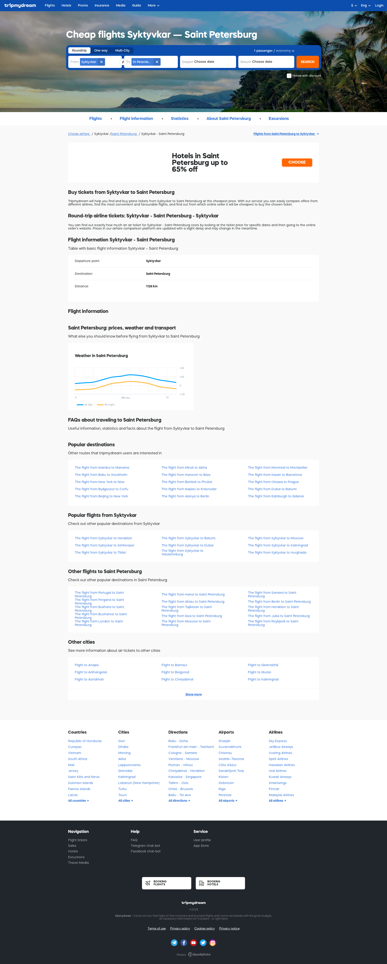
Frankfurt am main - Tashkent (191, 746)
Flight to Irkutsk (259, 672)
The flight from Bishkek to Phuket (186, 481)
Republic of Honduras (85, 741)
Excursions (76, 857)
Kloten (223, 776)
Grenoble (125, 770)
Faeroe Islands (79, 789)
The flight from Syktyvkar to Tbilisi (100, 552)
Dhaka (123, 746)
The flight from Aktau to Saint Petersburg (192, 601)
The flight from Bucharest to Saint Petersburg (101, 616)
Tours (122, 795)
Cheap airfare (79, 133)
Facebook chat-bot (146, 851)
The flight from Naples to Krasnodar (189, 489)
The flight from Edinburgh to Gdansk (276, 496)
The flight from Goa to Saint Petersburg (191, 615)
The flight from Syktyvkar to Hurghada (277, 552)
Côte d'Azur (227, 765)
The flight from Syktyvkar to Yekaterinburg (182, 552)
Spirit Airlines (278, 758)
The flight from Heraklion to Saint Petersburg (273, 608)
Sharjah (224, 741)
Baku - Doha (178, 741)
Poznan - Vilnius (180, 765)
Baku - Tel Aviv (179, 795)
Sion (121, 741)
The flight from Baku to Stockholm (101, 474)
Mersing (124, 752)
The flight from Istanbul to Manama (102, 467)
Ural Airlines (278, 770)
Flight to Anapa (87, 665)
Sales (72, 845)
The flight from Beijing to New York (101, 496)
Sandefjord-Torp (231, 770)
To (128, 61)
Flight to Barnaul (174, 665)
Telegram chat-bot (145, 845)
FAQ (134, 840)
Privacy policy (180, 928)
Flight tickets (77, 840)
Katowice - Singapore (185, 776)
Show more (193, 694)
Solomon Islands (80, 782)
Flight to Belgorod (175, 672)
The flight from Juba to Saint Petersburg (279, 615)
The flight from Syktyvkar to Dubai (187, 545)
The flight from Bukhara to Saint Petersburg (99, 608)
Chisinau (225, 752)
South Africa (77, 758)
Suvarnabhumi (230, 746)
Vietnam (74, 752)
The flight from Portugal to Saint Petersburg (99, 594)
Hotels (73, 851)
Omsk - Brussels (180, 789)
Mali (71, 765)
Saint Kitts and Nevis (84, 776)
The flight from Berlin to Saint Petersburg (279, 601)
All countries (77, 800)
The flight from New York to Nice (100, 481)
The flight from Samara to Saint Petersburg (272, 594)
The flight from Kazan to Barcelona (275, 474)
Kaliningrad (126, 776)
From (75, 61)
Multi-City (122, 50)
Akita (122, 758)
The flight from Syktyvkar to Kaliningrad (278, 545)
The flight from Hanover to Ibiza (185, 474)
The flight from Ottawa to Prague (273, 481)
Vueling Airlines (280, 752)
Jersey (73, 770)
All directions (178, 800)
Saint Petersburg (124, 133)
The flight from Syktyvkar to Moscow (275, 538)
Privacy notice (229, 928)
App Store (201, 845)
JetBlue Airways (281, 746)
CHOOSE (297, 162)
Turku (122, 789)
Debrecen (226, 782)
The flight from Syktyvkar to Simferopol (104, 545)
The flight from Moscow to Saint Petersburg (186, 623)
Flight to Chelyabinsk (177, 679)
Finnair (274, 789)
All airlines (276, 800)
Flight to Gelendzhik (263, 665)
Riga (222, 789)
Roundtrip (79, 50)
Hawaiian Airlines (282, 765)
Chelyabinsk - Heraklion (186, 770)
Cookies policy (204, 928)
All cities (124, 800)
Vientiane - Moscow (183, 758)
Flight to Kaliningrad (263, 679)
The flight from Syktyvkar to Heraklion (103, 538)
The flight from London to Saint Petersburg (99, 623)
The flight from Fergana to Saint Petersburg (99, 601)
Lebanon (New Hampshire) (138, 782)
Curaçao (75, 746)
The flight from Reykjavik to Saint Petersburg (273, 623)
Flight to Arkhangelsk (91, 672)
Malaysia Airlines (281, 795)
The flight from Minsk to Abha (184, 467)
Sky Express (278, 741)
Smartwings (278, 782)
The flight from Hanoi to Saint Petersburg (193, 594)
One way (101, 50)
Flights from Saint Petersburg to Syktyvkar (285, 133)
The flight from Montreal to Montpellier (277, 467)
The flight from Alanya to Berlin (185, 496)
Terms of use (157, 928)
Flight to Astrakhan (89, 679)
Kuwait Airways (280, 776)
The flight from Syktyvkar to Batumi (188, 538)
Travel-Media (78, 862)
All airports (227, 800)
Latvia (72, 795)
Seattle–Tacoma (231, 758)
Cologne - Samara (182, 752)
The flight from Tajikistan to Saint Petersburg (186, 608)
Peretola (225, 795)
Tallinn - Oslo (178, 782)
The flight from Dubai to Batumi (272, 489)
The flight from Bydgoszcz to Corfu (101, 489)
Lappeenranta (129, 765)
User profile (202, 840)
